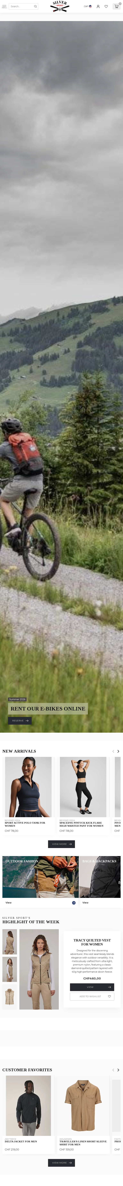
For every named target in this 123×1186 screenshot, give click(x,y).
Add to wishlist (90, 996)
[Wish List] (106, 6)
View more (59, 844)
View (90, 987)
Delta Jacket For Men (21, 1141)
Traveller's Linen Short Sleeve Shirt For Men (83, 1143)
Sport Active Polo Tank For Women (25, 824)
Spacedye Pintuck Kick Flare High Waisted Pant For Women (81, 824)
